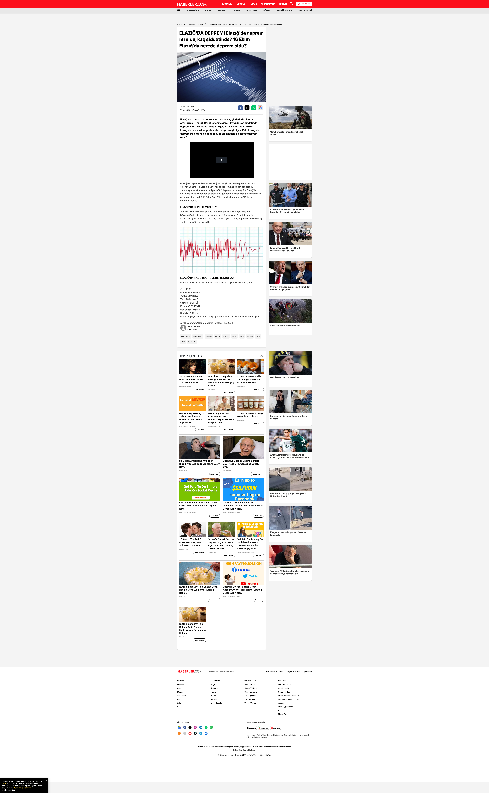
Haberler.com (250, 680)
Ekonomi (180, 684)
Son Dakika (192, 342)
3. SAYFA (235, 10)
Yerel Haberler (216, 703)
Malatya (226, 336)
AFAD (183, 342)
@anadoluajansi (251, 316)
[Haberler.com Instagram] (195, 727)
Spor (179, 688)
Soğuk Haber (197, 336)
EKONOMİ (227, 4)
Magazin (180, 692)
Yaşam (258, 336)
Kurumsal (282, 680)
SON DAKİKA (192, 10)
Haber (235, 750)
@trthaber (237, 316)
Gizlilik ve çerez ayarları (226, 755)
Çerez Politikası (284, 692)
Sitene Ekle (282, 714)
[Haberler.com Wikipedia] (185, 733)
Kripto (179, 699)
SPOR (254, 4)
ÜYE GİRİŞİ (306, 4)
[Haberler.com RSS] (179, 733)
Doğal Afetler (185, 336)
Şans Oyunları (250, 695)
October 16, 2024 (224, 323)
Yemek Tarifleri (250, 703)
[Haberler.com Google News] (179, 727)
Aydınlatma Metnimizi (22, 788)
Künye (297, 672)
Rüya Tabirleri (249, 699)
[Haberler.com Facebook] (185, 727)
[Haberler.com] (190, 671)
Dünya (179, 707)
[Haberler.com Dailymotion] (206, 733)
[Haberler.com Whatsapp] (206, 727)
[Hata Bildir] (239, 755)
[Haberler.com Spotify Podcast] (211, 727)
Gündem (192, 24)
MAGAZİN (242, 4)
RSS (280, 710)
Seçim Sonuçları (250, 692)
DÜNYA (266, 10)
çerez (4, 783)
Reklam (280, 672)
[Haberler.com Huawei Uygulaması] (275, 728)
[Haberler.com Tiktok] (195, 733)
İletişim (289, 672)
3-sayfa (234, 336)
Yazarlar (214, 699)
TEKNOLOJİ (251, 10)
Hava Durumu (249, 684)
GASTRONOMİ (305, 10)
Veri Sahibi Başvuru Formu (288, 699)
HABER (283, 4)
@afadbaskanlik (223, 316)
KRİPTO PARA (268, 4)
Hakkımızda (270, 672)
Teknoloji (214, 688)
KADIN (208, 10)
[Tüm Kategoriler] (178, 10)
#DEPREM (185, 289)
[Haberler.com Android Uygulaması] (263, 728)
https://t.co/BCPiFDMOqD (201, 316)
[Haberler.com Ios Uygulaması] (251, 728)
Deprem (250, 336)
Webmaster (282, 703)
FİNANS (221, 10)
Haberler (180, 680)
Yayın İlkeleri (307, 672)
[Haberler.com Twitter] (190, 727)
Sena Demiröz (194, 326)
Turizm (213, 695)
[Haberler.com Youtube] (190, 733)
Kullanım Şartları (284, 684)
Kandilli (217, 336)
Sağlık (213, 684)
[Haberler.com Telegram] (201, 733)
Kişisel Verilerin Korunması (288, 695)
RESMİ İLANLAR (284, 10)
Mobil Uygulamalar (285, 707)
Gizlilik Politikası (284, 688)
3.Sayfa (180, 703)
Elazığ (242, 336)
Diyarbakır (209, 336)
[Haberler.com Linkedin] (201, 727)
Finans (213, 692)
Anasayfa (181, 24)
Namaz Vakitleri (250, 688)
